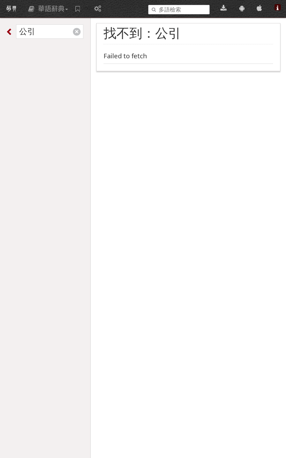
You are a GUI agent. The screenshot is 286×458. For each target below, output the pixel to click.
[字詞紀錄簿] (78, 8)
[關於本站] (277, 8)
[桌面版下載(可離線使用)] (224, 8)
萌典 (11, 9)
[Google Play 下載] (243, 8)
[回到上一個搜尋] (10, 32)
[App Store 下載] (260, 8)
